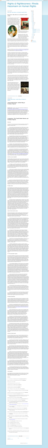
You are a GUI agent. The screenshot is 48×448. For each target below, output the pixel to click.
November (33, 23)
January (33, 35)
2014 (32, 36)
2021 (32, 16)
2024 (32, 13)
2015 (32, 21)
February (33, 34)
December (33, 22)
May (32, 27)
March (33, 33)
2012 (32, 38)
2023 (32, 14)
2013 (32, 37)
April (32, 28)
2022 (32, 15)
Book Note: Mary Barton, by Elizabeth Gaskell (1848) (17, 12)
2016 (32, 20)
